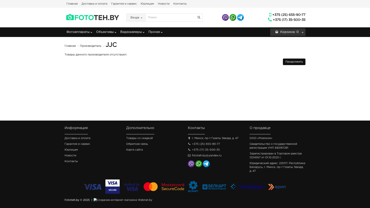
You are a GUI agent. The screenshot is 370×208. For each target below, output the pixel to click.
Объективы (105, 32)
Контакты (180, 4)
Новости (164, 4)
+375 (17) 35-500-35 (289, 19)
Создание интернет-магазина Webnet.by (124, 200)
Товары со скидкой (139, 138)
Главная (72, 4)
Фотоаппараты (78, 32)
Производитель (90, 46)
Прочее (154, 32)
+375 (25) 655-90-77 (288, 14)
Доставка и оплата (94, 4)
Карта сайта (134, 150)
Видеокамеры (131, 32)
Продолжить (294, 62)
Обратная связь (137, 144)
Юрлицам (147, 4)
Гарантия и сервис (124, 4)
